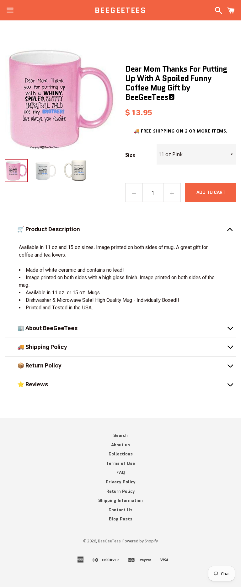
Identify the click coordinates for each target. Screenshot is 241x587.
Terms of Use (120, 463)
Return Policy (120, 491)
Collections (121, 454)
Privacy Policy (121, 482)
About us (120, 445)
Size (130, 155)
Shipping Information (120, 500)
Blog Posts (120, 519)
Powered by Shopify (140, 541)
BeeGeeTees (120, 10)
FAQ (120, 472)
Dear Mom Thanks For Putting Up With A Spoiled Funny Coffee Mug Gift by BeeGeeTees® (176, 83)
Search (120, 435)
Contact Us (120, 510)
